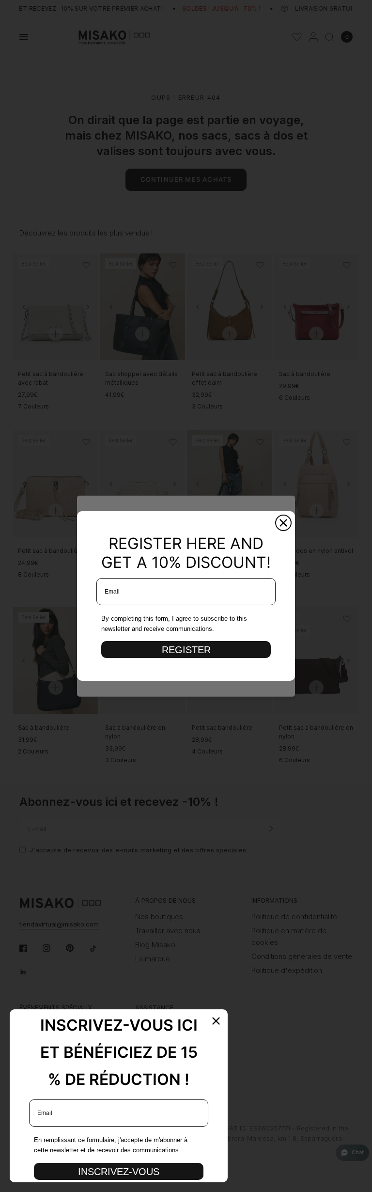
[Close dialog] (283, 523)
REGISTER (186, 649)
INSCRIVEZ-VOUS (118, 1171)
